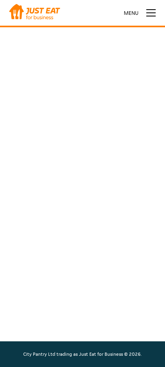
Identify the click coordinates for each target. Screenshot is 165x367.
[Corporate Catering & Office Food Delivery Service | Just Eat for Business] (34, 12)
